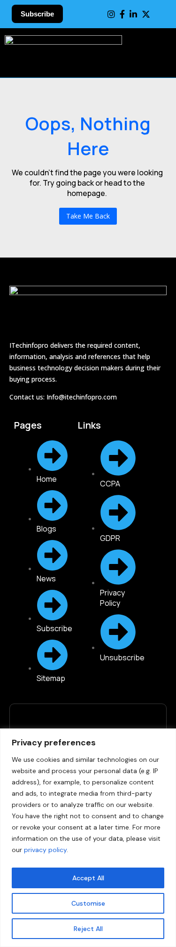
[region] (88, 837)
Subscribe (37, 14)
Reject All (88, 928)
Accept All (88, 878)
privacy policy (45, 849)
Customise (88, 903)
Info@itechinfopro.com (81, 396)
